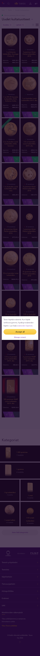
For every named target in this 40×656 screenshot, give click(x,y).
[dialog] (20, 328)
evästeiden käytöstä (24, 326)
